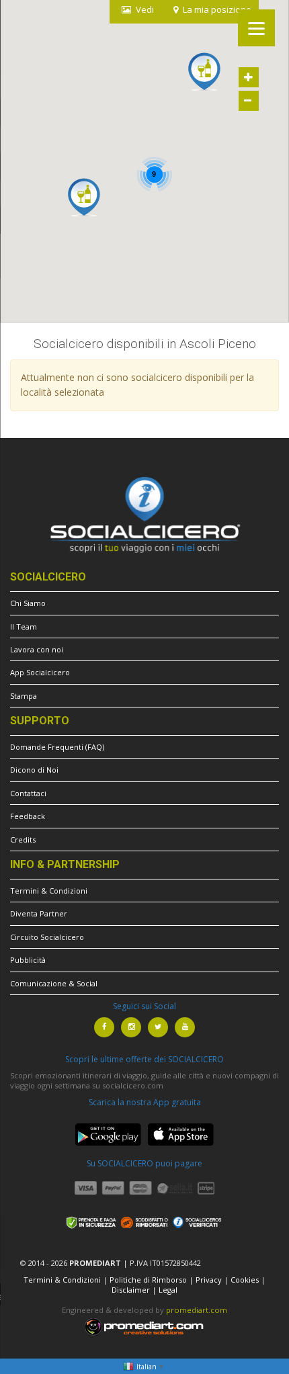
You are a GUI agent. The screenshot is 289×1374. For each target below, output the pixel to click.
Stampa (23, 696)
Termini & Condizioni (48, 891)
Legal (168, 1290)
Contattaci (28, 793)
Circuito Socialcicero (47, 937)
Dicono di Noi (34, 770)
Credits (23, 839)
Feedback (27, 816)
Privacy (209, 1280)
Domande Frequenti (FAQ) (57, 747)
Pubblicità (28, 960)
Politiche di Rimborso (148, 1280)
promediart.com (196, 1310)
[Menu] (256, 27)
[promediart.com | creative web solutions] (144, 1326)
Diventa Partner (38, 913)
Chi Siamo (28, 603)
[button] (84, 197)
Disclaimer (131, 1290)
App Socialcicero (40, 672)
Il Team (23, 626)
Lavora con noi (36, 649)
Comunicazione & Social (53, 983)
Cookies (245, 1280)
